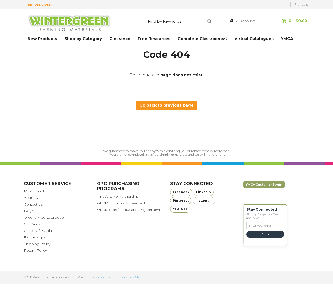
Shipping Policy (37, 244)
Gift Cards (32, 224)
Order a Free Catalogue (44, 217)
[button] (290, 23)
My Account (34, 191)
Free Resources (154, 38)
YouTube (180, 209)
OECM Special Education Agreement (128, 209)
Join (265, 234)
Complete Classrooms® (202, 38)
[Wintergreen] (69, 23)
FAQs (28, 211)
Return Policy (35, 250)
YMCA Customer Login (264, 184)
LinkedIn (203, 192)
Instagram (204, 200)
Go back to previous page (166, 105)
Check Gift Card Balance (44, 230)
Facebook (181, 192)
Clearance (119, 38)
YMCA (287, 38)
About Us (32, 198)
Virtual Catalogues (254, 38)
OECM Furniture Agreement (121, 203)
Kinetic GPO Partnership (117, 196)
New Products (42, 38)
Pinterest (181, 200)
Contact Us (33, 204)
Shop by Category (83, 38)
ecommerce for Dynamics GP (118, 277)
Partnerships (34, 237)
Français (301, 4)
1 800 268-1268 (38, 5)
